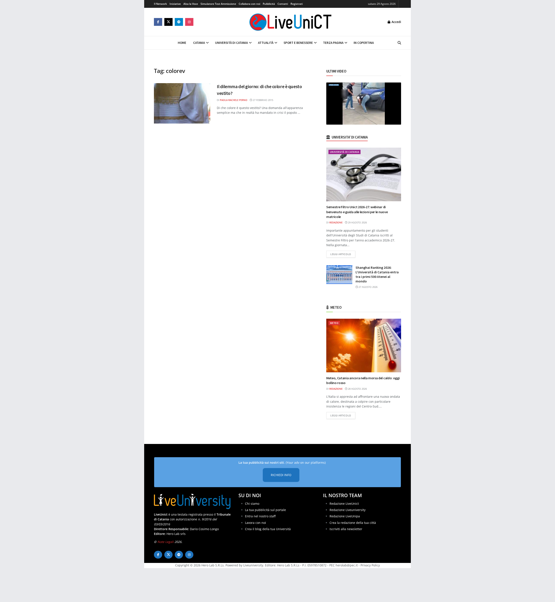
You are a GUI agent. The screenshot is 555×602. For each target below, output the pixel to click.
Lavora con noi (255, 523)
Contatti (283, 4)
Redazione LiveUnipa (345, 516)
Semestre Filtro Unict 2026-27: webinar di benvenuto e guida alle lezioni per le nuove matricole (357, 212)
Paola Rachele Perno (233, 100)
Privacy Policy (370, 565)
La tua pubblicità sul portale (265, 510)
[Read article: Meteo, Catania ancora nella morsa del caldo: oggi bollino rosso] (363, 345)
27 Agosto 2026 (367, 287)
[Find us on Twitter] (168, 22)
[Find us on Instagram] (189, 22)
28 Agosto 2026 (357, 388)
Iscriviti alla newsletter (346, 529)
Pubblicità (269, 4)
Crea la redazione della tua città (353, 523)
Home (182, 43)
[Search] (399, 42)
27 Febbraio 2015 (262, 100)
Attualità (265, 43)
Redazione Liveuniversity (348, 510)
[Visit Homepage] (290, 22)
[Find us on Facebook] (158, 22)
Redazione (336, 222)
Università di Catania (231, 43)
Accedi (396, 22)
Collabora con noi (249, 4)
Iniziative (175, 4)
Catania (199, 43)
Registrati (297, 4)
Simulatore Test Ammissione (218, 4)
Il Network (160, 4)
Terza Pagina (333, 43)
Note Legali (165, 542)
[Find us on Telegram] (179, 22)
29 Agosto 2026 (357, 222)
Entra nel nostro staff (260, 516)
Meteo (334, 323)
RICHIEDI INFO (281, 475)
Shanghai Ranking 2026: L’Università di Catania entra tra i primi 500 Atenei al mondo (377, 274)
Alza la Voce (190, 4)
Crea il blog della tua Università (268, 529)
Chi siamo (252, 503)
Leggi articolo (342, 254)
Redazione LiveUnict (344, 503)
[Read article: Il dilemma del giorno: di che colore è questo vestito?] (182, 103)
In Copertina (364, 43)
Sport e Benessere (298, 43)
